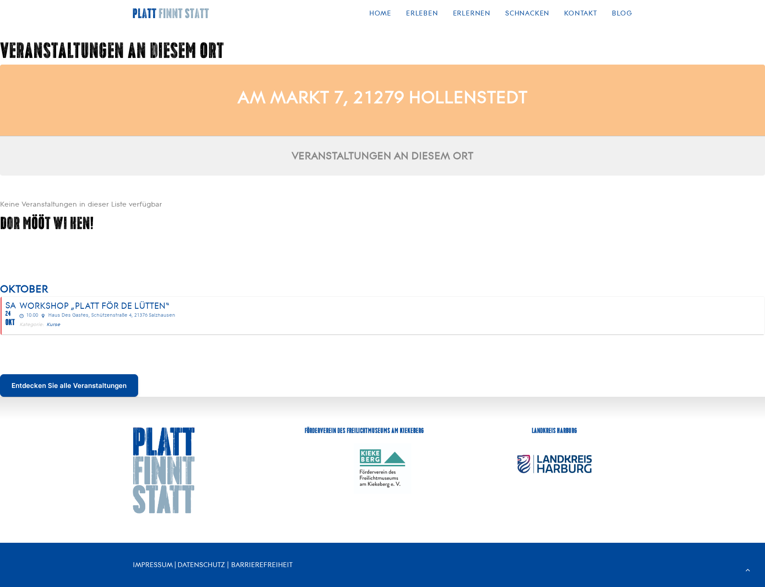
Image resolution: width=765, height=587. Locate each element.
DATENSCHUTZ (201, 564)
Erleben (422, 13)
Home (380, 13)
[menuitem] (383, 13)
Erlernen (472, 13)
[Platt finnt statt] (171, 13)
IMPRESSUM (153, 564)
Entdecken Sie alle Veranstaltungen (69, 385)
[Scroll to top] (747, 569)
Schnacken (527, 13)
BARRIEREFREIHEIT (262, 564)
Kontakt (580, 13)
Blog (622, 13)
